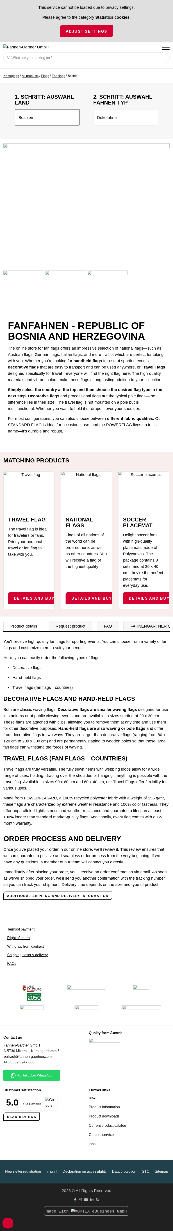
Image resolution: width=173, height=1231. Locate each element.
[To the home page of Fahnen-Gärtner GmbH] (68, 47)
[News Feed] (97, 1200)
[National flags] (86, 492)
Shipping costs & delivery (27, 955)
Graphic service (101, 1135)
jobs (92, 1144)
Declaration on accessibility (85, 1171)
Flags (45, 75)
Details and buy (34, 598)
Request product (70, 626)
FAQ (108, 626)
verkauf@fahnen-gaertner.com (27, 1056)
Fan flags (58, 75)
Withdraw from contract (25, 946)
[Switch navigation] (165, 47)
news (93, 1098)
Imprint (51, 1171)
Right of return (18, 938)
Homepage (11, 75)
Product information (104, 1107)
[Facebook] (75, 1200)
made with (58, 1211)
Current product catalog (107, 1125)
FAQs (11, 963)
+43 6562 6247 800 (18, 1062)
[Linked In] (91, 1200)
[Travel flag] (29, 492)
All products (30, 75)
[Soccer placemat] (143, 492)
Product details (23, 626)
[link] (86, 1013)
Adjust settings (86, 31)
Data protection (124, 1171)
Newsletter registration (23, 1171)
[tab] (23, 626)
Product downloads (104, 1116)
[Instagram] (80, 1200)
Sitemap (161, 1171)
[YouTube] (86, 1200)
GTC (145, 1171)
